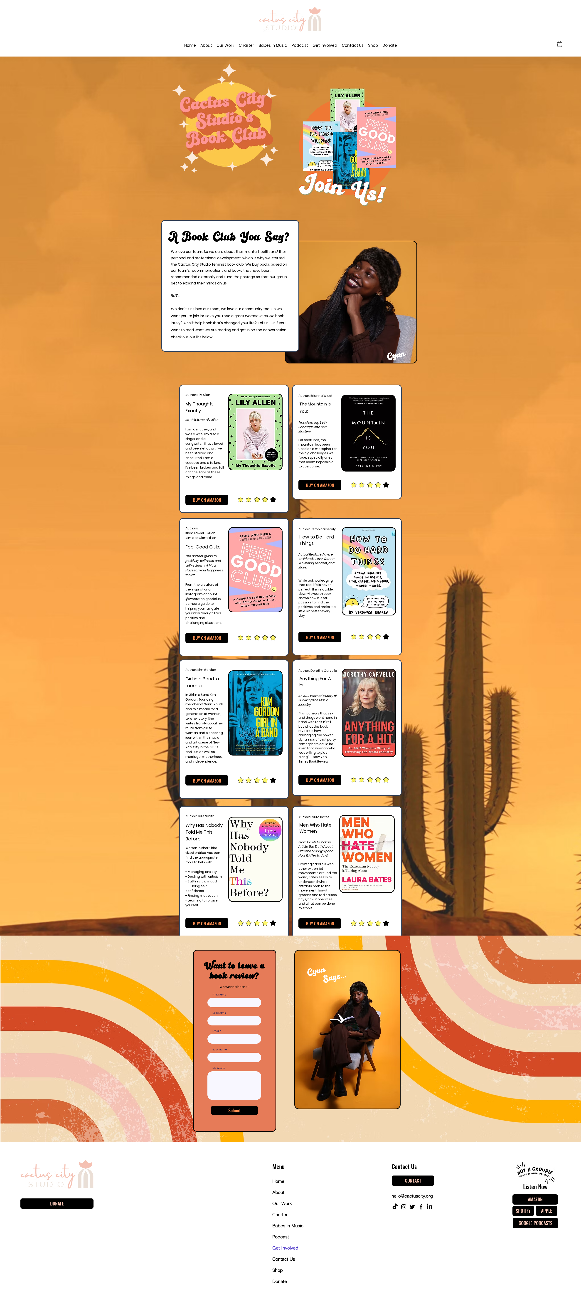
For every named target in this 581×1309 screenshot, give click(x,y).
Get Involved (285, 1248)
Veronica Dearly (323, 529)
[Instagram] (403, 1206)
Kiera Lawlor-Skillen (200, 533)
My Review (218, 1068)
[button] (559, 44)
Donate (279, 1281)
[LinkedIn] (429, 1206)
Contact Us (283, 1259)
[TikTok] (395, 1206)
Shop (277, 1270)
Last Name (219, 1013)
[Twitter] (412, 1206)
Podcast (280, 1237)
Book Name (219, 1049)
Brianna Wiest (321, 395)
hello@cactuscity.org (412, 1196)
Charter (280, 1214)
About (278, 1192)
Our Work (282, 1203)
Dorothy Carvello (323, 670)
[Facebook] (421, 1206)
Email (215, 1031)
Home (278, 1181)
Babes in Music (287, 1225)
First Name (219, 994)
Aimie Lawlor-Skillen (200, 538)
